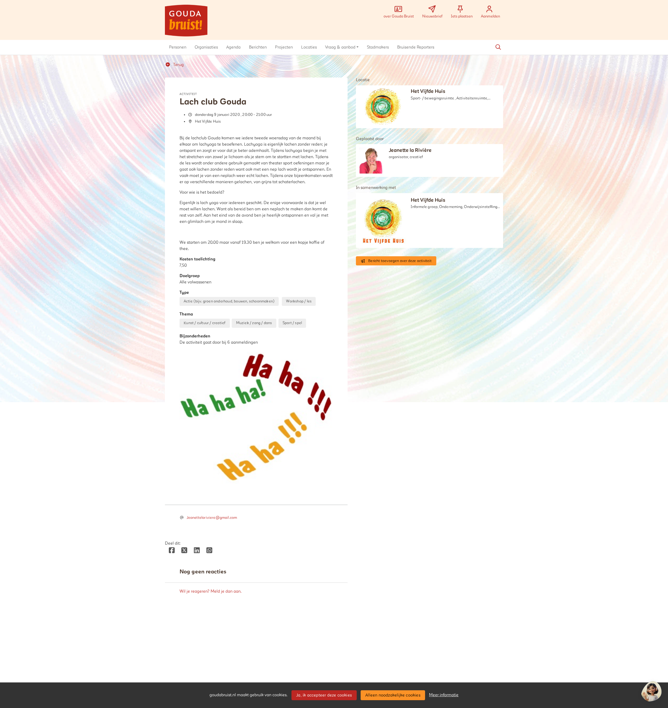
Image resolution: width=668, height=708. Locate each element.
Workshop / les (299, 301)
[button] (177, 47)
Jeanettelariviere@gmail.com (212, 517)
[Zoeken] (498, 47)
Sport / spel (292, 323)
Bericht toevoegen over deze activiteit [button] (400, 261)
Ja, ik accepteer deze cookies (324, 695)
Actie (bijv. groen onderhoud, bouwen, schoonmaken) (229, 301)
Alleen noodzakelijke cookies (392, 695)
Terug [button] (178, 64)
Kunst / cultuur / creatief (204, 323)
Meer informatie (443, 695)
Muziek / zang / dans (254, 323)
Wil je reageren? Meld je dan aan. (211, 591)
